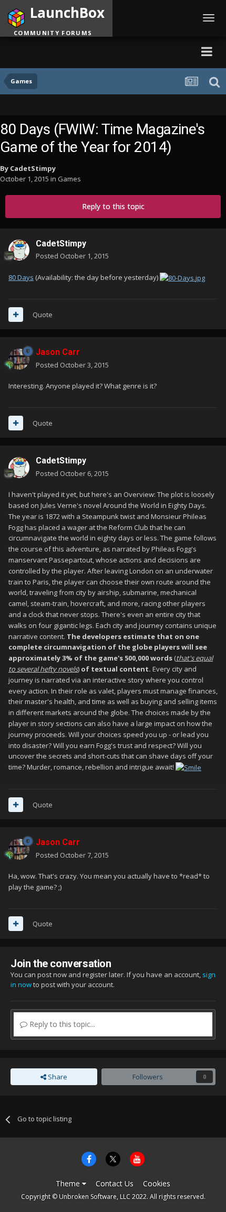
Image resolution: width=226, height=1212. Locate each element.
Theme (69, 1183)
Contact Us (114, 1183)
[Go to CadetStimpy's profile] (18, 250)
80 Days (21, 277)
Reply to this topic (113, 206)
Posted (72, 256)
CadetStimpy (33, 168)
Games (69, 178)
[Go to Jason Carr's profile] (18, 359)
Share (56, 1076)
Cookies (156, 1183)
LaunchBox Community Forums (103, 51)
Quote (43, 314)
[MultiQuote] (15, 314)
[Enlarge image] (182, 277)
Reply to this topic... (61, 1024)
